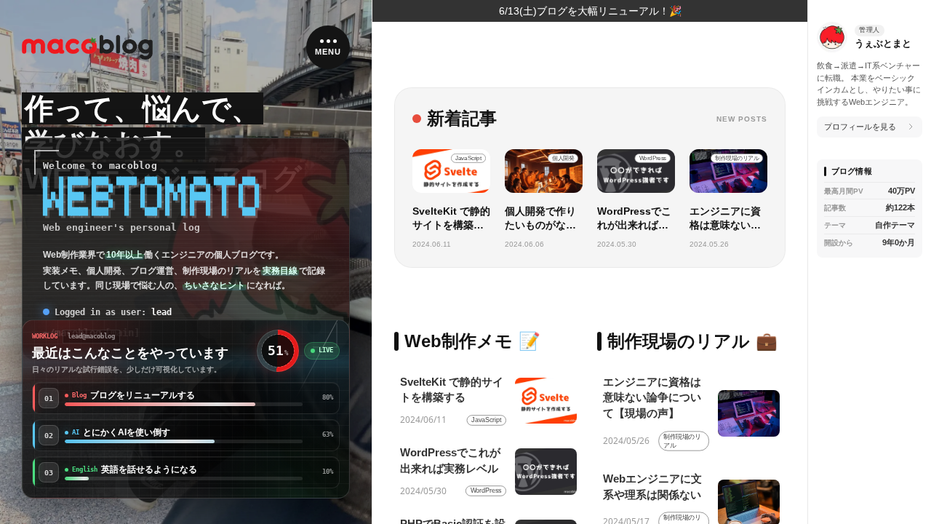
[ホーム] (87, 48)
